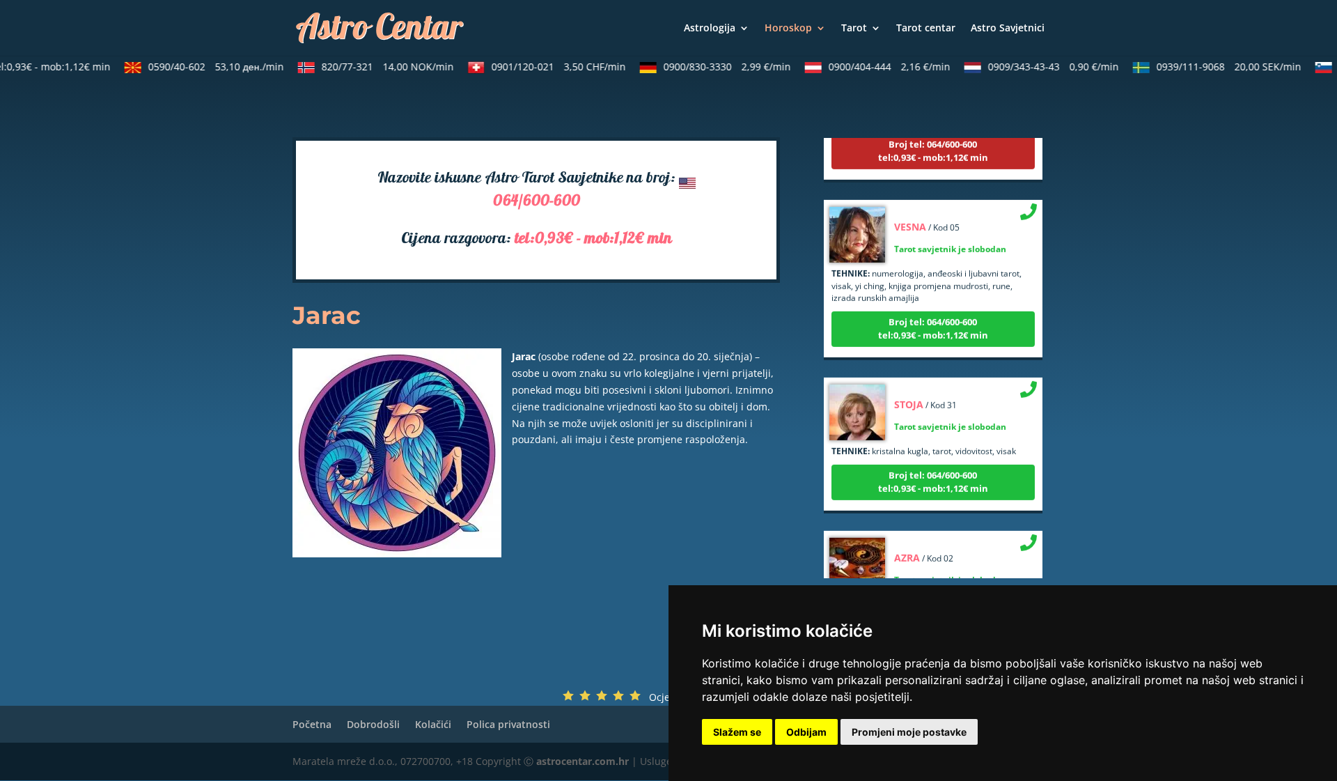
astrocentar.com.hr (582, 761)
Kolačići (433, 724)
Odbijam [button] (806, 732)
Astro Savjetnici (1008, 28)
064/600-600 (536, 202)
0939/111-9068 (1219, 66)
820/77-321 (378, 66)
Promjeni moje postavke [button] (909, 732)
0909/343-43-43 (1043, 66)
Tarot (854, 28)
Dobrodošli (373, 724)
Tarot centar (925, 28)
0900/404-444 (880, 66)
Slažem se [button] (737, 732)
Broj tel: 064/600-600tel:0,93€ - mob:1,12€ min (933, 139)
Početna (311, 724)
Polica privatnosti (508, 724)
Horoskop (788, 28)
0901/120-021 (549, 66)
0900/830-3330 (717, 66)
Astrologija (709, 28)
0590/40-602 (206, 66)
